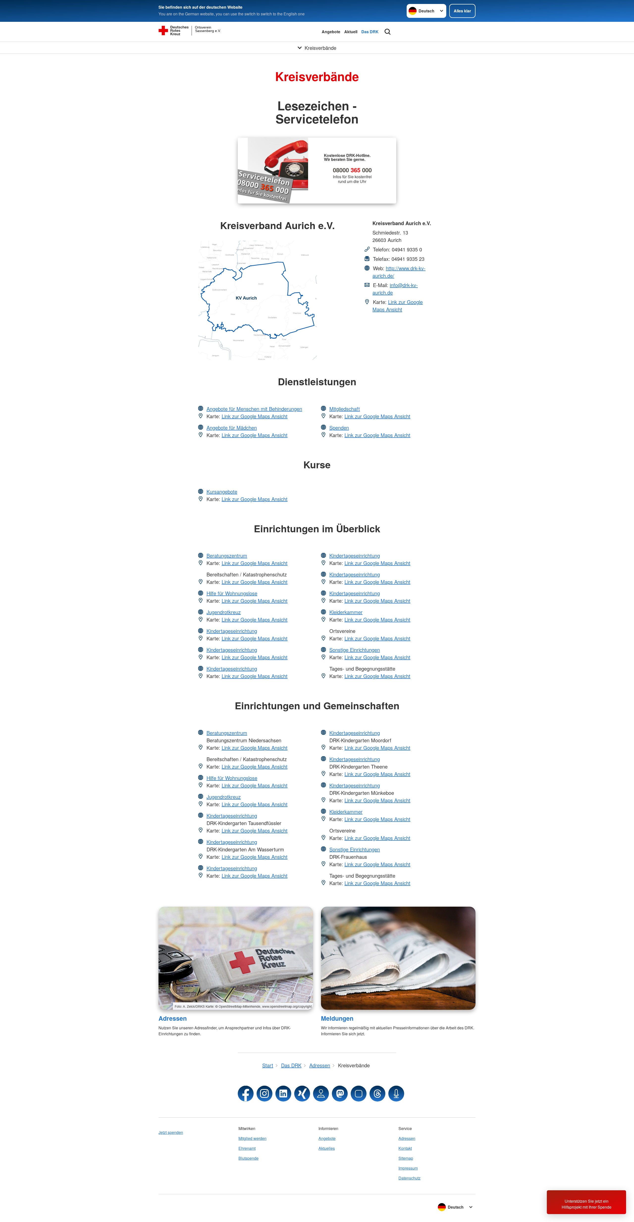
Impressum (408, 1168)
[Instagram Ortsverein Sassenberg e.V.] (264, 1094)
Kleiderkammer (346, 612)
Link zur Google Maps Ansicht (397, 305)
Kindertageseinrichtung (232, 630)
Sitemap (405, 1158)
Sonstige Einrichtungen (354, 649)
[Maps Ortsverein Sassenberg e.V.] (321, 1094)
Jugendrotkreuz (224, 612)
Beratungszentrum (227, 555)
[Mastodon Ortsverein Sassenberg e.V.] (340, 1094)
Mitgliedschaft (344, 408)
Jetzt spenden (170, 1132)
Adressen (172, 1018)
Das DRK (370, 31)
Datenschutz (409, 1178)
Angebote (331, 31)
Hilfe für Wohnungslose (232, 593)
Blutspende (248, 1158)
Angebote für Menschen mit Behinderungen (254, 408)
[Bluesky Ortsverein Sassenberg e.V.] (359, 1094)
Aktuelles (326, 1148)
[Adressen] (235, 958)
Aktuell (350, 31)
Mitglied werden (252, 1138)
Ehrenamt (247, 1148)
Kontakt (405, 1148)
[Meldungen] (398, 958)
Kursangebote (222, 491)
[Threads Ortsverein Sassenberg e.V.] (377, 1094)
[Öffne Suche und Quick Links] (388, 32)
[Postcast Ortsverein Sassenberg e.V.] (396, 1094)
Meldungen (337, 1018)
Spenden (339, 427)
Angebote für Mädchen (232, 427)
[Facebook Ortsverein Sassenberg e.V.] (246, 1094)
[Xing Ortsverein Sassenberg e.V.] (302, 1094)
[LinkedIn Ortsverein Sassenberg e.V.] (283, 1094)
